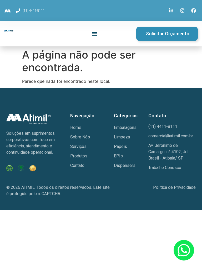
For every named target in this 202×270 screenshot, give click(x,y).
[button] (94, 34)
